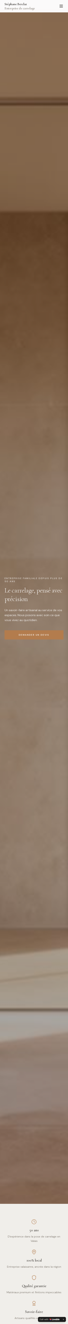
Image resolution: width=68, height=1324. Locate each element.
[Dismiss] (63, 1319)
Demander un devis (34, 634)
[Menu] (61, 6)
